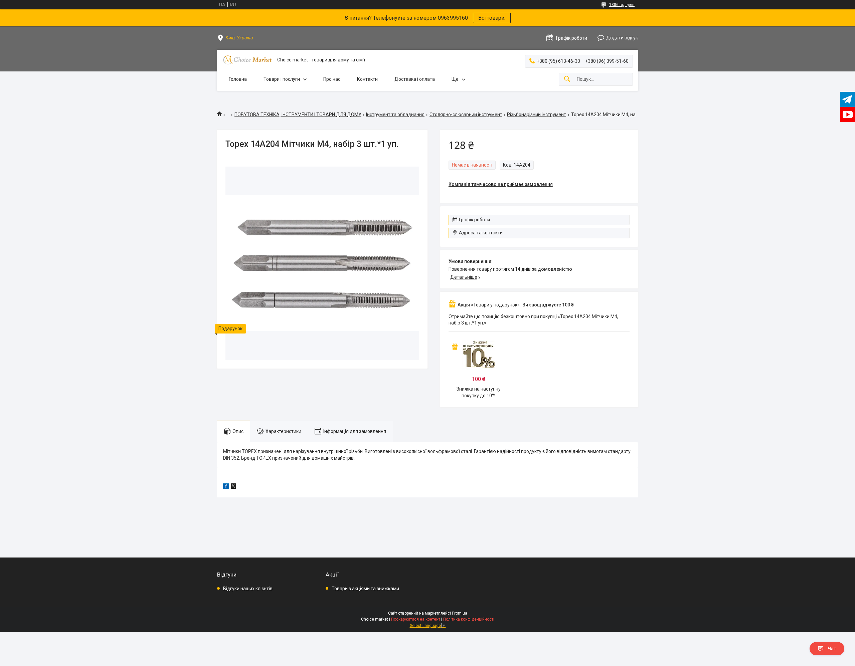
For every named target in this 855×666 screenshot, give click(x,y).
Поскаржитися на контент (415, 619)
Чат (832, 648)
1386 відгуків (622, 4)
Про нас (331, 79)
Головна (238, 79)
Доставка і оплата (414, 79)
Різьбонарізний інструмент (536, 114)
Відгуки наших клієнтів (248, 588)
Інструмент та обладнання (395, 114)
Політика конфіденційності (468, 619)
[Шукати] (567, 79)
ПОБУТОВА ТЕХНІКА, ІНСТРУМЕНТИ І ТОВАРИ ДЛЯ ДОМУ (297, 114)
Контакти (367, 79)
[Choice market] (247, 60)
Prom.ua (459, 613)
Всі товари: (491, 18)
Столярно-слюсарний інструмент (466, 114)
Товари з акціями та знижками (365, 588)
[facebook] (226, 487)
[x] (233, 487)
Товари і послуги (282, 79)
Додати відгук (622, 37)
